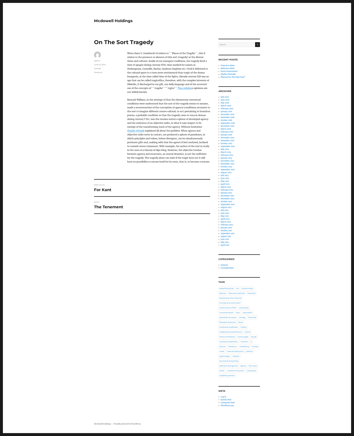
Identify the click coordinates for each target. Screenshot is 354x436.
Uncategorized (227, 268)
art (237, 288)
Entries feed (226, 400)
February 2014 (227, 155)
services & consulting (228, 361)
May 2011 (225, 242)
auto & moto (247, 288)
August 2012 (226, 207)
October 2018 (226, 120)
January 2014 (226, 158)
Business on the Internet (230, 298)
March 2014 (226, 152)
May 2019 (225, 103)
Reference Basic (228, 68)
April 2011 (225, 245)
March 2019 (226, 106)
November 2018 (227, 117)
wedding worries (227, 375)
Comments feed (228, 402)
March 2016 (226, 129)
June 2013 (225, 178)
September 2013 (228, 169)
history (244, 327)
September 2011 (228, 233)
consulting (243, 308)
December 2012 (227, 196)
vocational (251, 370)
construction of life (227, 308)
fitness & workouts (227, 322)
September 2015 (228, 146)
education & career (227, 317)
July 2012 (225, 210)
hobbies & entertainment (230, 332)
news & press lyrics (235, 351)
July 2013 (224, 175)
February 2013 (227, 190)
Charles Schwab (135, 130)
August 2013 (226, 172)
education (247, 312)
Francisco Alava (228, 65)
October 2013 (226, 167)
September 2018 (228, 123)
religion (236, 356)
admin (97, 61)
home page (243, 337)
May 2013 (225, 181)
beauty (222, 293)
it (251, 341)
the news (253, 366)
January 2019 (226, 111)
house (254, 337)
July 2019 (225, 97)
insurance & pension (228, 341)
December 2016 (227, 126)
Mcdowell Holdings (113, 20)
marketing (244, 346)
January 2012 (226, 228)
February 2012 (227, 225)
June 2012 (225, 213)
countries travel (226, 312)
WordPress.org (227, 405)
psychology (224, 356)
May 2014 (225, 149)
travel (221, 370)
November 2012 (227, 198)
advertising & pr (226, 288)
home (247, 332)
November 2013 (227, 164)
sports (243, 366)
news (221, 351)
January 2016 (226, 135)
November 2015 (227, 140)
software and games (228, 366)
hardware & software (228, 327)
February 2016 (227, 132)
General (97, 68)
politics (249, 351)
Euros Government (229, 71)
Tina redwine (185, 88)
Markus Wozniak (228, 74)
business (251, 293)
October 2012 (226, 201)
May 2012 (225, 216)
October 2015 (226, 143)
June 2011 (225, 239)
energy (242, 317)
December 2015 (227, 137)
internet (244, 341)
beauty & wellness (237, 293)
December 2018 (227, 114)
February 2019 (227, 108)
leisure (222, 346)
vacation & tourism (235, 370)
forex (240, 322)
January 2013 (226, 193)
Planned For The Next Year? (233, 77)
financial (252, 317)
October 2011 (226, 230)
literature (98, 72)
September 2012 (228, 204)
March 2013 (226, 187)
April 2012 (225, 219)
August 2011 (226, 236)
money (255, 346)
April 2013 (225, 184)
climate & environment (229, 303)
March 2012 (226, 222)
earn (238, 312)
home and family (227, 337)
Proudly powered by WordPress (127, 424)
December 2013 (227, 161)
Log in (223, 397)
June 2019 (225, 100)
